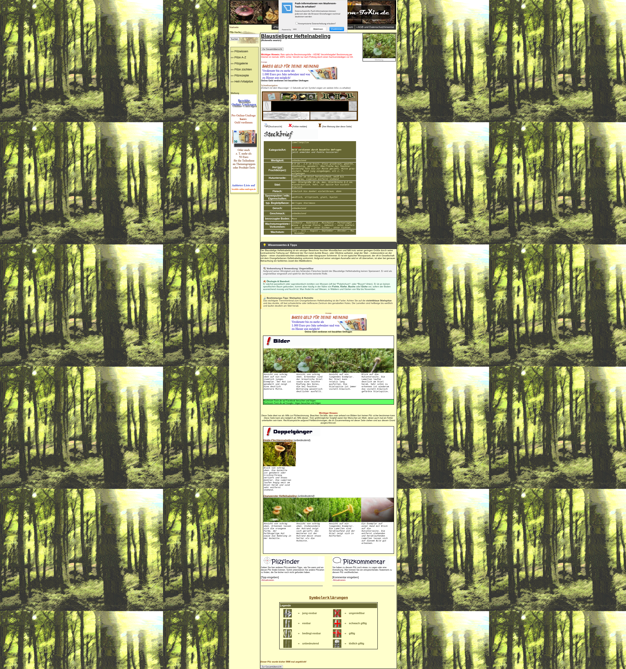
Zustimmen (337, 29)
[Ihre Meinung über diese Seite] (337, 126)
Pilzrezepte (241, 75)
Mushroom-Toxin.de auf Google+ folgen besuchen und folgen (292, 403)
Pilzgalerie (241, 63)
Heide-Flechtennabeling (278, 440)
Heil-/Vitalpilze (243, 81)
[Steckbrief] (271, 100)
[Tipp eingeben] (270, 577)
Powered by (286, 29)
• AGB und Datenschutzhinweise (375, 27)
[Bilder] (299, 100)
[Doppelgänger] (337, 100)
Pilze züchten (243, 69)
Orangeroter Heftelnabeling (280, 496)
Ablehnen (318, 29)
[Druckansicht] (275, 126)
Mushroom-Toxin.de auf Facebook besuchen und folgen (289, 400)
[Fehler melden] (299, 126)
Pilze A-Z (240, 57)
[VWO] (294, 29)
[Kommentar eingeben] (345, 577)
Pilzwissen (241, 51)
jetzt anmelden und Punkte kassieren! (315, 152)
